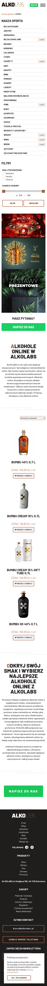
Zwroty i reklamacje (23, 902)
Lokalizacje (24, 832)
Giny (23, 868)
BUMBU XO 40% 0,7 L (23, 624)
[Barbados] (3, 173)
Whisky (23, 865)
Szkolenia (23, 829)
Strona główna (8, 14)
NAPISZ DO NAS (23, 327)
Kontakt (23, 838)
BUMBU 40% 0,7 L (23, 462)
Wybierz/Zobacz (24, 476)
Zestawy (23, 871)
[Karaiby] (3, 177)
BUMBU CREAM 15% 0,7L (23, 516)
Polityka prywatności (23, 908)
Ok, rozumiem (19, 978)
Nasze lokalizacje (23, 911)
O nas (23, 823)
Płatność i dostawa (23, 896)
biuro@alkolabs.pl (23, 928)
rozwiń (41, 40)
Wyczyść (33, 203)
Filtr (12, 203)
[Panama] (3, 180)
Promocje (23, 874)
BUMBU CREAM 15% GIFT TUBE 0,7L (23, 571)
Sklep (23, 826)
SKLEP (34, 5)
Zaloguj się (23, 841)
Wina (23, 862)
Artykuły (23, 899)
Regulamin (23, 905)
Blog (23, 835)
